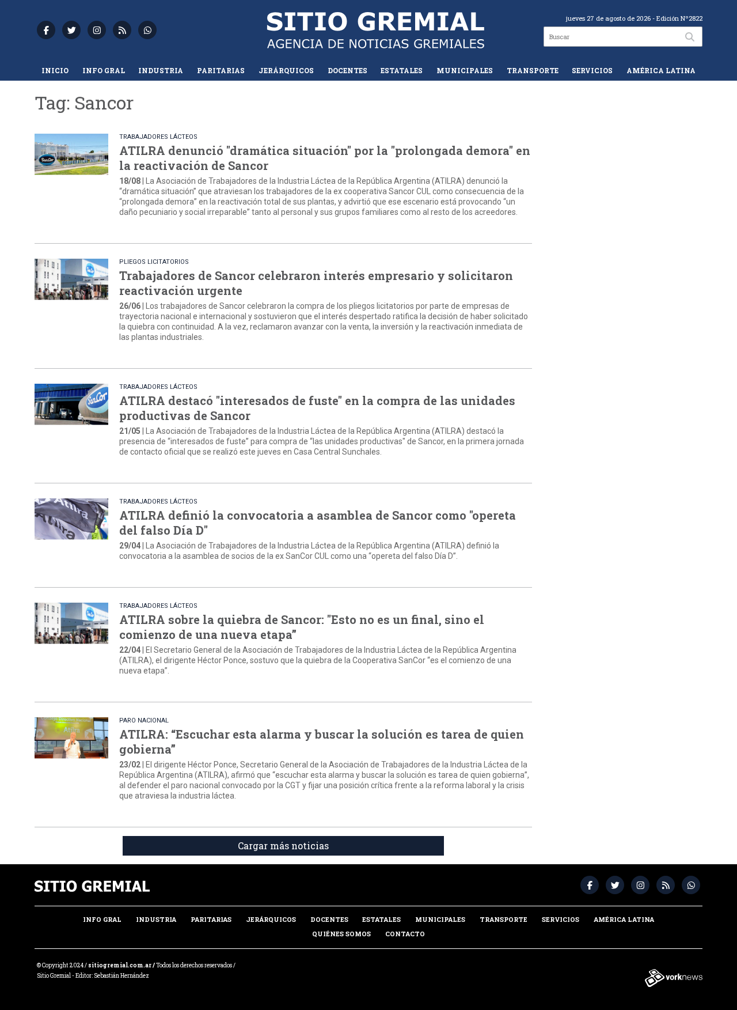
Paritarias (221, 70)
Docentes (347, 70)
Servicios (592, 70)
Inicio (55, 70)
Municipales (464, 70)
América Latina (661, 70)
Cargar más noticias (283, 845)
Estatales (402, 70)
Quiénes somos (341, 933)
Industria (160, 70)
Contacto (405, 933)
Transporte (533, 70)
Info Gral (103, 70)
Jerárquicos (286, 70)
